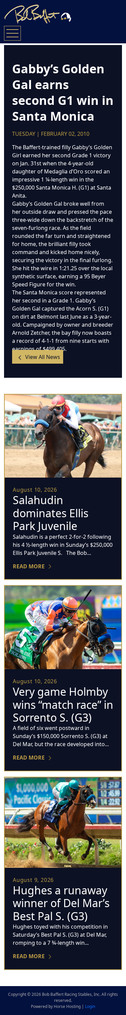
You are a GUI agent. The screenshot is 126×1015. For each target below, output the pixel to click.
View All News (42, 357)
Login (90, 1006)
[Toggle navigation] (12, 33)
